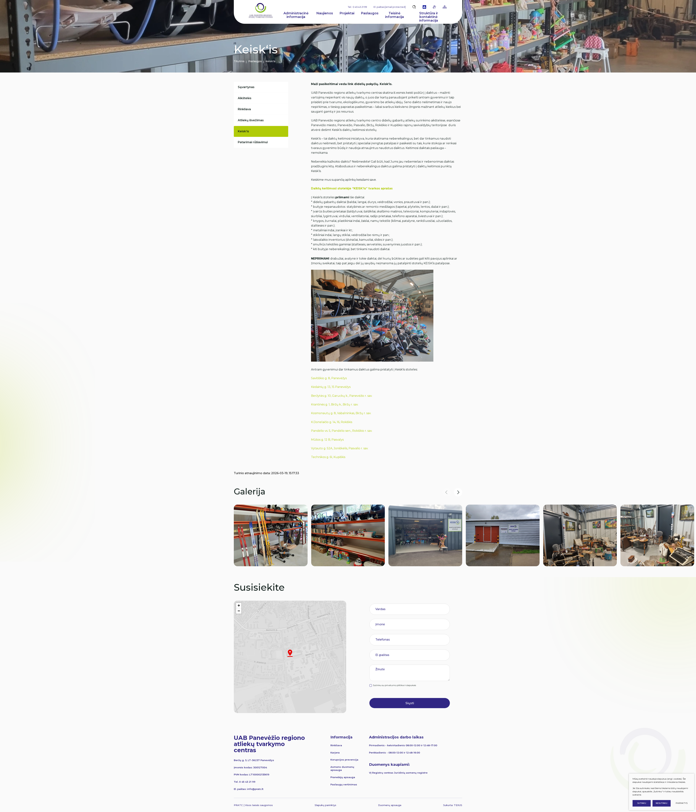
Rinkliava (244, 109)
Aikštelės (244, 98)
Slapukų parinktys (325, 805)
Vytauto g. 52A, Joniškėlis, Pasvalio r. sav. (339, 448)
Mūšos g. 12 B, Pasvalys (327, 439)
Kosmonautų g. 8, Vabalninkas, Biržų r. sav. (341, 413)
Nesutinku (661, 803)
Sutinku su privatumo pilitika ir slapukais (394, 685)
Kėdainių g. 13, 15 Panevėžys (331, 387)
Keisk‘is (243, 131)
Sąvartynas (246, 87)
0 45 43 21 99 (247, 781)
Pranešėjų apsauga (342, 777)
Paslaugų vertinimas (343, 784)
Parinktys (681, 803)
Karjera (335, 752)
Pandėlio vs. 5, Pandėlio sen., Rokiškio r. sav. (341, 430)
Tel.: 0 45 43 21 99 (357, 6)
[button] (458, 492)
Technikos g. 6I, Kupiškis (328, 457)
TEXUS (458, 805)
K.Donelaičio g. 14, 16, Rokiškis (331, 422)
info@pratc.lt (255, 789)
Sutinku (641, 803)
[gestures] (434, 7)
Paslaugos (255, 61)
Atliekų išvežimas (251, 120)
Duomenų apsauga (389, 805)
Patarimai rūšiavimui (253, 142)
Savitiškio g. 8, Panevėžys (329, 378)
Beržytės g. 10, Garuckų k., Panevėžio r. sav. (341, 395)
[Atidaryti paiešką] (414, 7)
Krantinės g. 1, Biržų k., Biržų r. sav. (334, 404)
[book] (424, 7)
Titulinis (239, 61)
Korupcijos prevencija (344, 759)
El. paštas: (390, 6)
